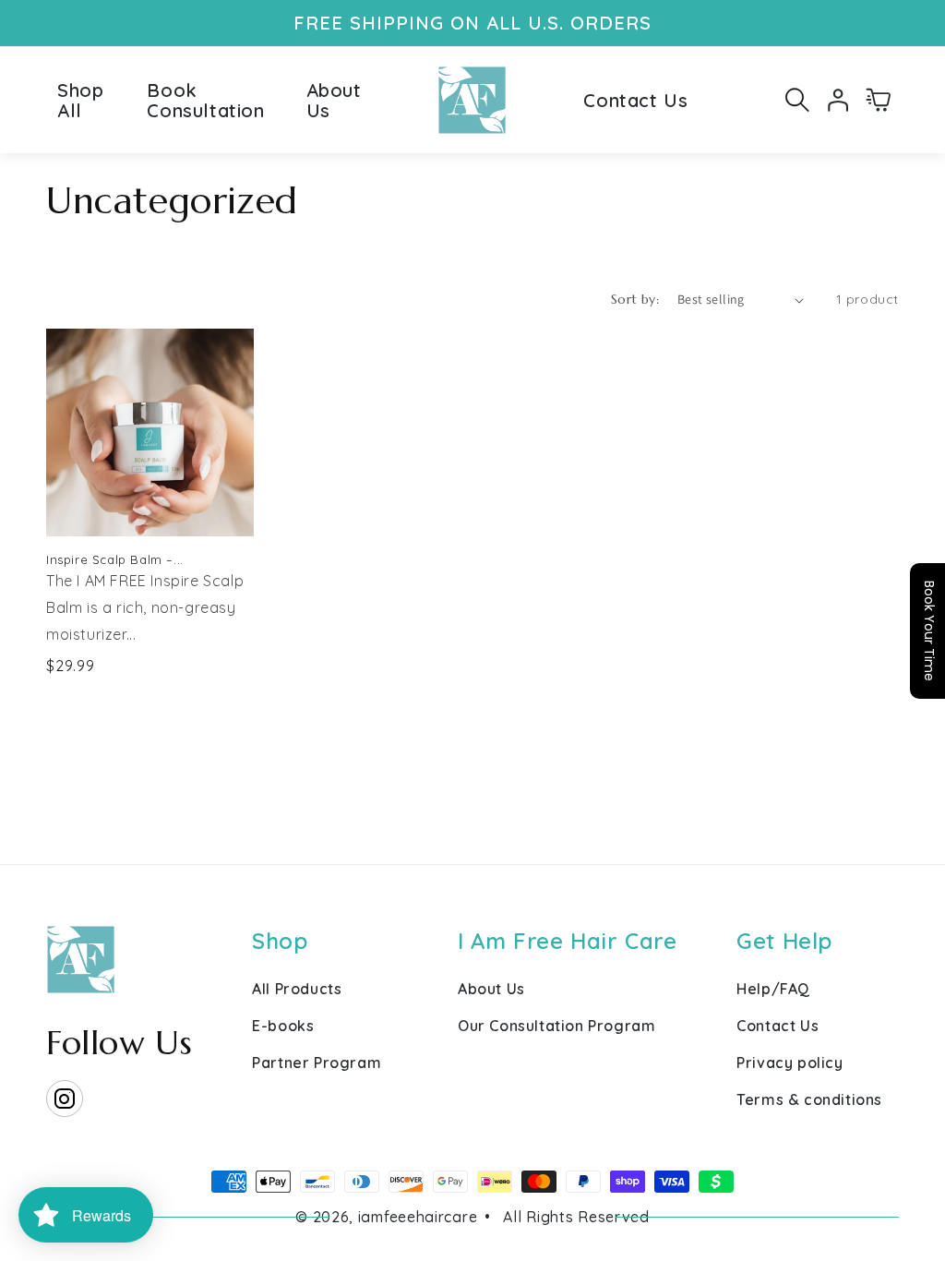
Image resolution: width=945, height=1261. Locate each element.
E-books (283, 1025)
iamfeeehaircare (418, 1216)
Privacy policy (789, 1062)
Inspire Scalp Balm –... (115, 559)
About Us (491, 988)
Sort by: (635, 299)
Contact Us (777, 1025)
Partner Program (316, 1062)
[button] (797, 99)
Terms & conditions (809, 1099)
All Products (296, 988)
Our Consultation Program (556, 1025)
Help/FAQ (773, 988)
